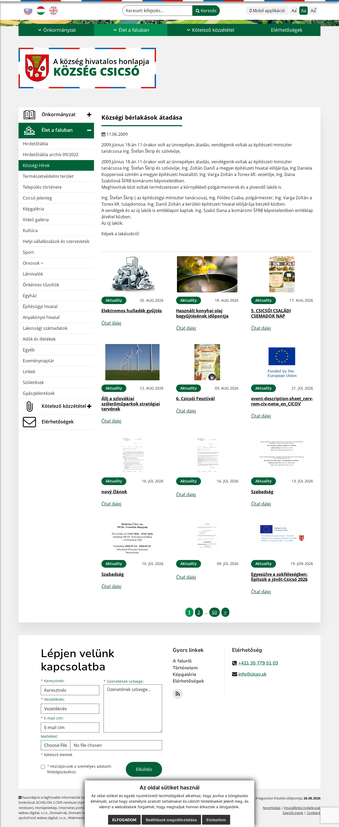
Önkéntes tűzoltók (41, 285)
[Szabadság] (282, 455)
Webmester (77, 817)
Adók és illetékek (39, 339)
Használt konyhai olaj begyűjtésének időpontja (202, 313)
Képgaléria (33, 209)
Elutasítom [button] (216, 819)
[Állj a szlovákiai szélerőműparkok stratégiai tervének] (132, 362)
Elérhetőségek (286, 30)
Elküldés (144, 769)
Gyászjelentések (39, 393)
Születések (33, 382)
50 (214, 612)
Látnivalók (33, 274)
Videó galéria (36, 220)
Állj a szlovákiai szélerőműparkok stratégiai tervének (130, 404)
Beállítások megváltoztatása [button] (171, 819)
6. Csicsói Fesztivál (195, 398)
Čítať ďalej (111, 323)
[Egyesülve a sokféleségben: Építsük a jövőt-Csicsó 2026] (282, 538)
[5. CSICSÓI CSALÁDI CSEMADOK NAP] (282, 274)
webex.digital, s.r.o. (33, 812)
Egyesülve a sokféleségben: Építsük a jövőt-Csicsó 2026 (279, 576)
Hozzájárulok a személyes (79, 769)
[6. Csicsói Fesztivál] (207, 362)
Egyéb (29, 350)
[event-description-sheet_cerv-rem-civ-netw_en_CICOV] (282, 362)
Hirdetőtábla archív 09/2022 (50, 154)
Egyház (30, 296)
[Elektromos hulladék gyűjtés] (132, 274)
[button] (56, 30)
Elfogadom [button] (124, 819)
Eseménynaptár (38, 361)
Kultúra (30, 230)
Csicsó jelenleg (37, 198)
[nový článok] (132, 455)
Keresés (208, 10)
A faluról (182, 661)
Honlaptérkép (46, 807)
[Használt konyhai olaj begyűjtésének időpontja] (207, 274)
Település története (42, 187)
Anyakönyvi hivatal (41, 317)
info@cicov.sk (252, 674)
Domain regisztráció (84, 812)
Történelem (185, 668)
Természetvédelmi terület (48, 176)
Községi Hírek (36, 165)
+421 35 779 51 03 (258, 663)
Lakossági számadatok (45, 328)
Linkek (29, 371)
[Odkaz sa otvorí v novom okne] (178, 694)
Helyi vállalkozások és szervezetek (56, 241)
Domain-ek (58, 812)
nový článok (114, 492)
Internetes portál (72, 807)
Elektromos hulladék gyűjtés (131, 311)
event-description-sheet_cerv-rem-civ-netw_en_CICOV (282, 401)
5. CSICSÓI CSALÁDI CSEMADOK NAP (271, 313)
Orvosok (32, 263)
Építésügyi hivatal (40, 306)
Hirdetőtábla (35, 144)
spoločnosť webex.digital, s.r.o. (42, 817)
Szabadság (262, 492)
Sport (28, 252)
